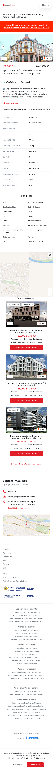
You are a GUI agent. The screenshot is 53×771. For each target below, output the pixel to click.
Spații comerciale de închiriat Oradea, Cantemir (26, 706)
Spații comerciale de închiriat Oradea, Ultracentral (26, 709)
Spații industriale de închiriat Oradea (26, 718)
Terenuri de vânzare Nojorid (26, 654)
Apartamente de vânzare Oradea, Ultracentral (27, 621)
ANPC (5, 573)
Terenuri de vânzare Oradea (26, 648)
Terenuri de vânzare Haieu (26, 663)
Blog (5, 560)
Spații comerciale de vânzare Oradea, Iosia (27, 678)
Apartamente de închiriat (26, 688)
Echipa (6, 564)
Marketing (40, 758)
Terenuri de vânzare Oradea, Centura (26, 660)
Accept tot (35, 764)
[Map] (26, 274)
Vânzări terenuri (26, 645)
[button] (3, 47)
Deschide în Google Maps (19, 508)
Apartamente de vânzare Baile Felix (26, 615)
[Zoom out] (50, 294)
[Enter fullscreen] (50, 255)
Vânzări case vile (26, 627)
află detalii (32, 753)
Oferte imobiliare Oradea (14, 109)
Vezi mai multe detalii (26, 347)
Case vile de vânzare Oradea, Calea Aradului (26, 639)
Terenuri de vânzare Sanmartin (26, 651)
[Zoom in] (50, 290)
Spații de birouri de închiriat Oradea (27, 712)
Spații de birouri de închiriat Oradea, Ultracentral (26, 715)
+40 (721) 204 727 (16, 491)
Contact (6, 568)
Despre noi (7, 556)
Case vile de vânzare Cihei (26, 633)
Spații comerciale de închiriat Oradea (26, 703)
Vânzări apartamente (26, 609)
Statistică (28, 758)
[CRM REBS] (32, 738)
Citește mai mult (11, 103)
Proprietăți (7, 549)
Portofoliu (7, 553)
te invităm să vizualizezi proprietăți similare (26, 27)
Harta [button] (48, 58)
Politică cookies (10, 577)
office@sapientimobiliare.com (21, 496)
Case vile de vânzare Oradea (26, 630)
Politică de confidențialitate (15, 581)
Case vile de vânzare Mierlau (26, 636)
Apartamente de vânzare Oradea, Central (26, 618)
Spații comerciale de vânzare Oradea (26, 672)
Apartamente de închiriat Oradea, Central (26, 694)
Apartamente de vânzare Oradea (27, 612)
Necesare (15, 758)
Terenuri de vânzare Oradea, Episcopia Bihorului (26, 657)
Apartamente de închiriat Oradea (27, 691)
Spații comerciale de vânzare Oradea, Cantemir (26, 675)
